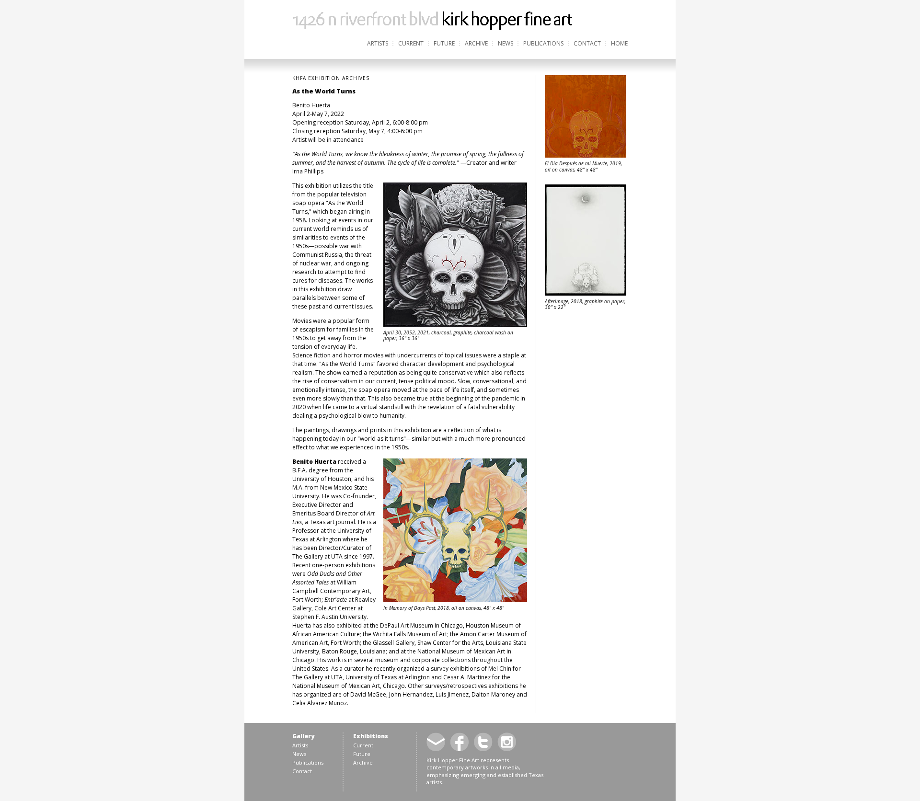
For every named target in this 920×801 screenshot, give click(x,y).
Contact (587, 43)
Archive (476, 43)
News (505, 43)
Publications (543, 43)
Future (444, 43)
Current (411, 43)
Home (619, 43)
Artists (377, 43)
